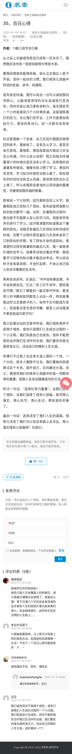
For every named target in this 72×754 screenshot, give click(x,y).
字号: (7, 40)
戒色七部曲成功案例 (44, 32)
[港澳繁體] (18, 36)
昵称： (12, 523)
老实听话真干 (19, 625)
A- (14, 40)
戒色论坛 (25, 441)
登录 (61, 550)
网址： (12, 542)
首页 (5, 15)
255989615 (19, 657)
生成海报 (15, 477)
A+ (22, 40)
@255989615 (29, 683)
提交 (60, 559)
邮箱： (12, 533)
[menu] (65, 5)
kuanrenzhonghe (31, 677)
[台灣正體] (36, 36)
